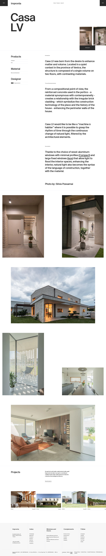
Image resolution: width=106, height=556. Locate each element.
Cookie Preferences (91, 552)
